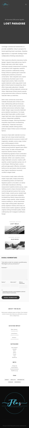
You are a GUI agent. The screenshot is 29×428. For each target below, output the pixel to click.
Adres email (13, 282)
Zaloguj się (14, 365)
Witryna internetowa (22, 282)
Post (15, 355)
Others (14, 352)
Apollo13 (13, 379)
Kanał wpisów (14, 367)
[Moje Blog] (6, 4)
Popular (10, 382)
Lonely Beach (14, 333)
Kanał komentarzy (14, 369)
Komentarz (4, 267)
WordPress (14, 357)
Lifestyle (14, 349)
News (14, 350)
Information (20, 379)
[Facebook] (13, 321)
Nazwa (4, 282)
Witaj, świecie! (14, 329)
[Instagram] (16, 321)
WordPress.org (14, 370)
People (14, 354)
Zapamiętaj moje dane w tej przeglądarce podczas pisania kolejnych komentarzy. (14, 292)
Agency (7, 379)
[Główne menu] (25, 4)
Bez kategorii (14, 347)
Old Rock (14, 337)
